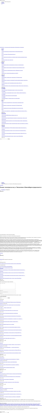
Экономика (3, 125)
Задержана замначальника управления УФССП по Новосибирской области (12, 51)
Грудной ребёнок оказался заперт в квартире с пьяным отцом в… (9, 321)
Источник (1, 253)
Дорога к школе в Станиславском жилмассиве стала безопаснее (9, 313)
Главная (3, 48)
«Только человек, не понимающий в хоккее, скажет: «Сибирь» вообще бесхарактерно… (14, 92)
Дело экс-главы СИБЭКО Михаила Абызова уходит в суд (10, 115)
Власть (3, 49)
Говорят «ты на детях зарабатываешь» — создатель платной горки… (9, 347)
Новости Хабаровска (33, 404)
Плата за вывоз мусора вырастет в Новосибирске (7, 379)
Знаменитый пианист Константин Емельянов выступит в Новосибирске (10, 376)
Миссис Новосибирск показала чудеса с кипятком (7, 324)
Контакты (3, 3)
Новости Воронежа (7, 404)
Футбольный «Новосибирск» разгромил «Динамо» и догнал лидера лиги (10, 344)
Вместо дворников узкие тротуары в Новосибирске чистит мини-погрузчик (12, 108)
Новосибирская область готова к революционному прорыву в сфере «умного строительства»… (15, 85)
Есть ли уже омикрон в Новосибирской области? (8, 54)
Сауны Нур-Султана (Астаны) (26, 405)
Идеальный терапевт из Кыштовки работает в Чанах (7, 367)
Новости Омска (12, 404)
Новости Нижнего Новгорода (13, 405)
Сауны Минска (19, 405)
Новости (3, 62)
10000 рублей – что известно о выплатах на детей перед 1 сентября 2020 (10, 396)
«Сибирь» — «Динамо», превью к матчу (5, 307)
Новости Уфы (23, 404)
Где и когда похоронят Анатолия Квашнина (6, 266)
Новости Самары (27, 404)
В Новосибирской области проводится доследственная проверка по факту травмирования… (15, 120)
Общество (3, 75)
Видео (2, 100)
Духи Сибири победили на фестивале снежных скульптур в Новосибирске (10, 263)
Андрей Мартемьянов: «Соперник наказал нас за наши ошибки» (11, 98)
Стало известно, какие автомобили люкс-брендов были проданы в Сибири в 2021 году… (14, 133)
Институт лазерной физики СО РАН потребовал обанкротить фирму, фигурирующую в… (14, 127)
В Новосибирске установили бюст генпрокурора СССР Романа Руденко (12, 77)
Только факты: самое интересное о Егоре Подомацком (9, 95)
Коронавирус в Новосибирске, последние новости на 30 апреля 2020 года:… (11, 332)
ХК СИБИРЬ (3, 88)
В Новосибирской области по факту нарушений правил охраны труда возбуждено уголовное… (15, 123)
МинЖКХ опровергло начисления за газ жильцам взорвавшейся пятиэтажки (10, 335)
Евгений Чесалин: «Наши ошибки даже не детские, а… (8, 338)
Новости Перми (6, 405)
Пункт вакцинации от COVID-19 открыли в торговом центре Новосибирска (11, 373)
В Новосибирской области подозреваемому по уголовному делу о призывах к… (11, 318)
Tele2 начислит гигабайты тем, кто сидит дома (6, 388)
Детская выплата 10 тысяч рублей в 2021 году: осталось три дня (9, 310)
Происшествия (4, 113)
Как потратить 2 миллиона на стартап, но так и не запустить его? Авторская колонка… (14, 130)
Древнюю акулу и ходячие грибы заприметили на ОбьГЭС (10, 73)
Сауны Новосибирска (39, 405)
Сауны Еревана (33, 405)
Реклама (3, 2)
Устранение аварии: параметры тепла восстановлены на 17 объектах (9, 359)
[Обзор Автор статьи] (1, 258)
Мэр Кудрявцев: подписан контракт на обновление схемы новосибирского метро (13, 67)
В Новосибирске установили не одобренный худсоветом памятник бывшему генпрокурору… (15, 80)
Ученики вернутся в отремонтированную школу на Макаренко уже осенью (12, 70)
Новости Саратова (18, 404)
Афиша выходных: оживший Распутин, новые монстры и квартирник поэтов (12, 102)
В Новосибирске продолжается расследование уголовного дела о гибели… (10, 391)
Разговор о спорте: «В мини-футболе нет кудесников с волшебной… (9, 364)
